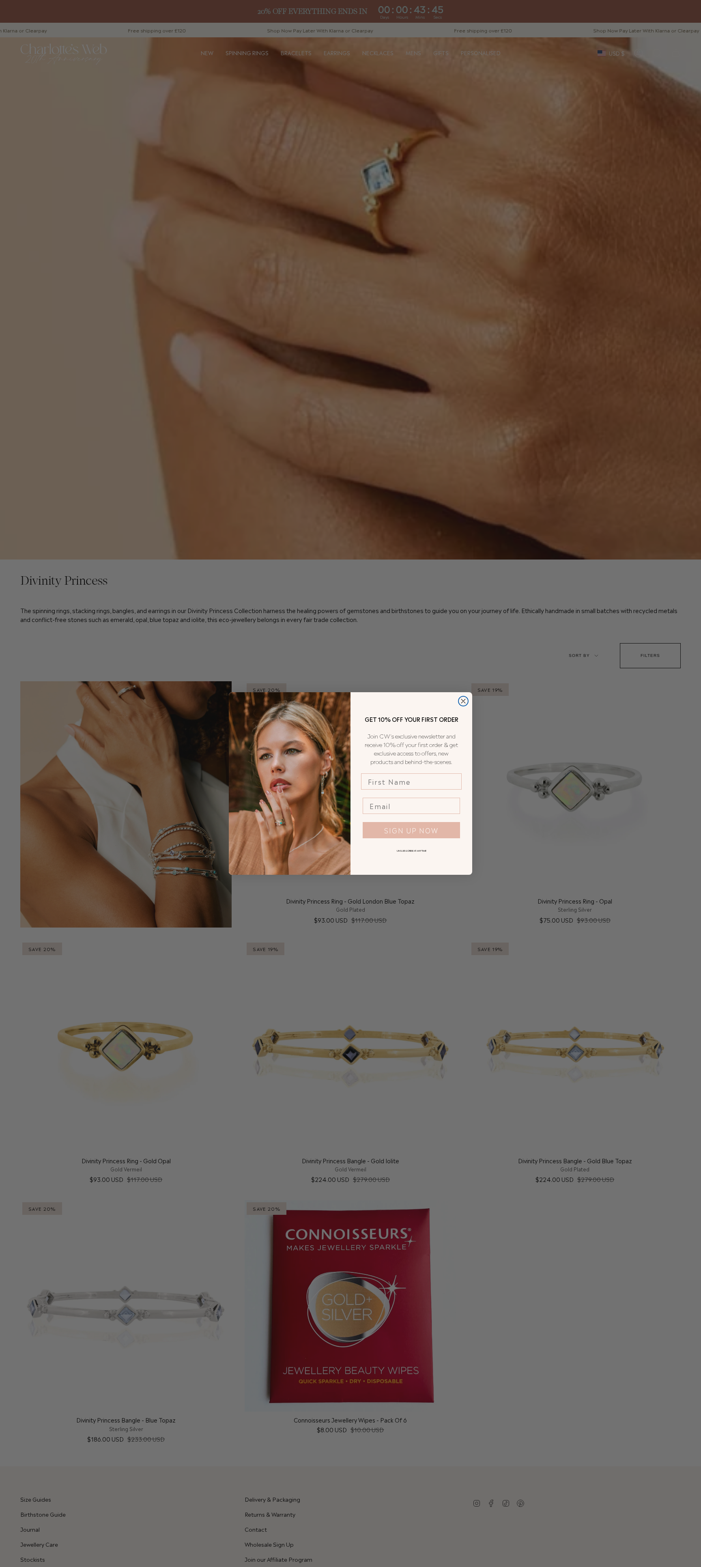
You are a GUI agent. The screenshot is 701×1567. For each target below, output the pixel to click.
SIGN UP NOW (411, 830)
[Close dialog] (463, 701)
